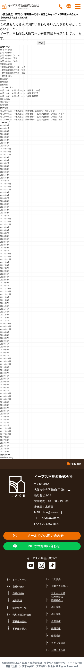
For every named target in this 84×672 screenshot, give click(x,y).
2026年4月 (5, 137)
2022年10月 (5, 259)
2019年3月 (5, 385)
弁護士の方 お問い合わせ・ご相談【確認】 (19, 96)
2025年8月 (5, 160)
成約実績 (17, 600)
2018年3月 (5, 420)
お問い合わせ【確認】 (10, 61)
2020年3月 (5, 350)
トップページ (20, 579)
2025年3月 (5, 175)
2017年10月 (5, 434)
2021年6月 (5, 306)
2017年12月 (5, 428)
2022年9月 (5, 262)
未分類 (3, 20)
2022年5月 (5, 274)
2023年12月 (5, 219)
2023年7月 (5, 233)
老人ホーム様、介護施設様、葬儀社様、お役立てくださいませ (27, 111)
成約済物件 (5, 102)
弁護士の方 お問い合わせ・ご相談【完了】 (19, 93)
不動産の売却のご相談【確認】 (13, 73)
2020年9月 (5, 332)
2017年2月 (5, 452)
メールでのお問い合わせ (45, 535)
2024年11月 (5, 186)
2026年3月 (5, 140)
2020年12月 (5, 323)
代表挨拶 (4, 79)
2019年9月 (5, 367)
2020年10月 (5, 329)
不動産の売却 (6, 64)
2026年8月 (5, 125)
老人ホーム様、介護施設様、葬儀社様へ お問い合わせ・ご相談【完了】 (32, 117)
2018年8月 (5, 405)
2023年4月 (5, 242)
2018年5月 (5, 414)
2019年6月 (5, 376)
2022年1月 (5, 286)
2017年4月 (5, 449)
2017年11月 (5, 431)
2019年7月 (5, 373)
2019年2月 (5, 387)
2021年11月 (5, 291)
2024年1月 (5, 216)
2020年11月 (5, 326)
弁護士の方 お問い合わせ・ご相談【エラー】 (20, 90)
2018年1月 (5, 425)
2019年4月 (5, 382)
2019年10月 (5, 364)
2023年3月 (5, 245)
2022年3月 (5, 280)
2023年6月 (5, 236)
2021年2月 (5, 318)
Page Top (76, 463)
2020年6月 (5, 341)
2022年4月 (5, 277)
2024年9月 (5, 192)
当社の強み (5, 99)
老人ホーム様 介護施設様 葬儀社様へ (58, 597)
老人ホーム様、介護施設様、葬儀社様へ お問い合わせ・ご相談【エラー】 (33, 114)
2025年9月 (5, 157)
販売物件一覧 (20, 608)
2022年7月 (5, 268)
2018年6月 (5, 411)
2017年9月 (5, 437)
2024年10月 (5, 189)
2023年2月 (5, 248)
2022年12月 (5, 253)
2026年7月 (5, 128)
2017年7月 (5, 443)
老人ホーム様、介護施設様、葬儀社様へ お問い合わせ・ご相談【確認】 (32, 119)
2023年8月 (5, 230)
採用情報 (4, 105)
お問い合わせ (6, 52)
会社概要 (4, 85)
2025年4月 (5, 172)
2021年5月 (5, 309)
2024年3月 (5, 210)
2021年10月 (5, 294)
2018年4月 (5, 417)
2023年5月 (5, 239)
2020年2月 (5, 353)
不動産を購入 (6, 76)
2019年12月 (5, 358)
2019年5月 (5, 379)
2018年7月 (5, 408)
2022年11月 (5, 256)
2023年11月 (5, 221)
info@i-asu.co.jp (53, 512)
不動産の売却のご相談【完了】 (13, 70)
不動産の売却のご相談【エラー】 (14, 67)
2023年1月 (5, 251)
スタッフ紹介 (58, 643)
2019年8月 (5, 370)
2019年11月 (5, 361)
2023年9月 (5, 227)
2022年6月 (5, 271)
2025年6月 (5, 166)
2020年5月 (5, 344)
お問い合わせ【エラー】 (10, 55)
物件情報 (4, 108)
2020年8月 (5, 335)
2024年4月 (5, 207)
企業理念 (4, 82)
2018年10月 (5, 399)
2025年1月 (5, 181)
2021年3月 (5, 315)
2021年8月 (5, 300)
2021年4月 (5, 312)
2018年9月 (5, 402)
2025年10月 (5, 154)
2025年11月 (5, 152)
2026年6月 (5, 131)
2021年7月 (5, 303)
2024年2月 (5, 213)
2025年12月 (5, 149)
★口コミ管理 (6, 50)
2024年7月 (5, 198)
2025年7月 (5, 163)
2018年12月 (5, 393)
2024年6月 (5, 201)
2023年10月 (5, 224)
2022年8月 (5, 265)
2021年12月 (5, 288)
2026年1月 (5, 146)
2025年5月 (5, 169)
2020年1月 (5, 355)
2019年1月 (5, 390)
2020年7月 (5, 338)
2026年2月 (5, 143)
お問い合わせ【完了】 (10, 58)
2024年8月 (5, 195)
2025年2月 (5, 178)
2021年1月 (5, 320)
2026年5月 (5, 134)
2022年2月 (5, 283)
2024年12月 (5, 184)
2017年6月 (5, 446)
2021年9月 (5, 297)
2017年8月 (5, 440)
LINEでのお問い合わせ (43, 546)
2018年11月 (5, 396)
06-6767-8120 (51, 518)
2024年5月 (5, 204)
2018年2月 (5, 422)
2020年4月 (5, 347)
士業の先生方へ (7, 87)
